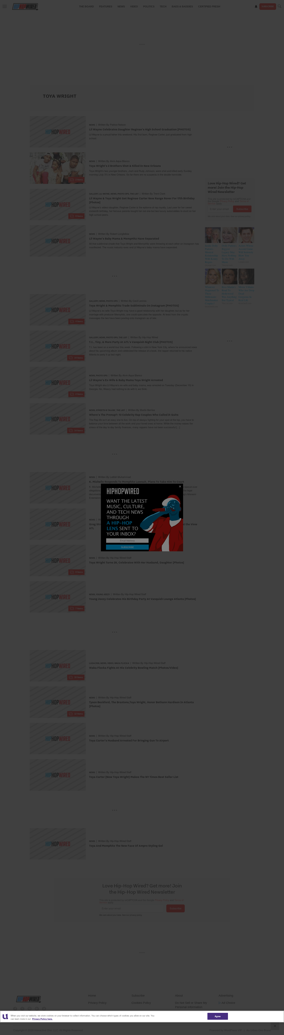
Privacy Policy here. (42, 1018)
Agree (218, 1016)
